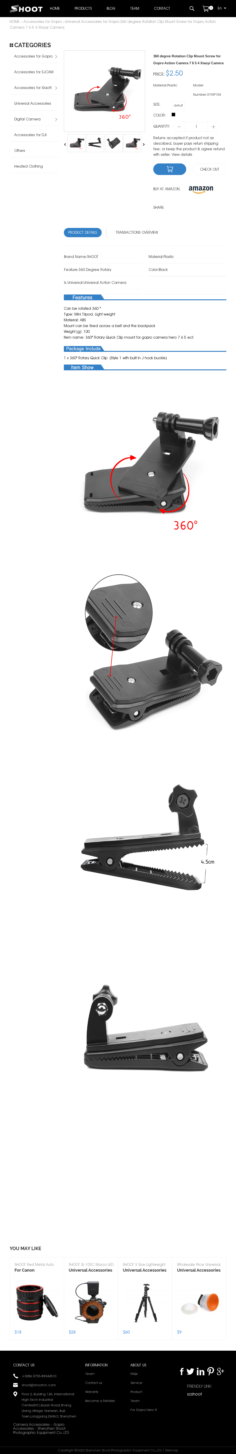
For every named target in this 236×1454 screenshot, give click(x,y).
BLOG (111, 8)
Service (136, 1383)
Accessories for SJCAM (33, 72)
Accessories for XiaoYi (33, 88)
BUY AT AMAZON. (167, 189)
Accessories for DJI (30, 135)
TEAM (134, 8)
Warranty (91, 1392)
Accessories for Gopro (43, 21)
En (220, 8)
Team (89, 1374)
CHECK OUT (209, 169)
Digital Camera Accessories (25, 121)
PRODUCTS (83, 8)
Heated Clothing (28, 166)
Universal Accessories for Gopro (92, 21)
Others (19, 150)
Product (136, 1392)
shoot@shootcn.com (39, 1385)
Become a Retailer (100, 1401)
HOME (55, 8)
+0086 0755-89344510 (39, 1376)
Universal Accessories (32, 103)
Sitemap (171, 1450)
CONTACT (162, 8)
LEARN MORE (37, 1296)
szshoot (194, 1394)
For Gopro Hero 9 (143, 1410)
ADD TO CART (37, 1310)
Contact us (93, 1383)
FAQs (134, 1374)
